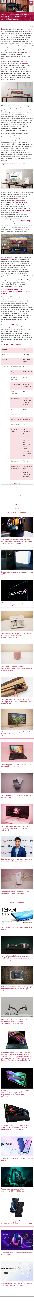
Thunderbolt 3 (17, 496)
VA (17, 492)
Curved (17, 508)
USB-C (17, 504)
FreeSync (17, 500)
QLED (17, 487)
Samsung (17, 483)
